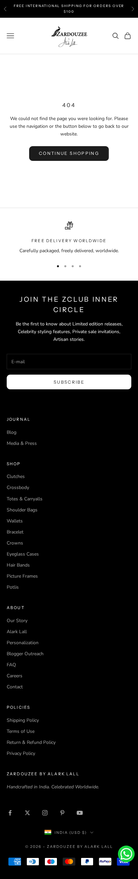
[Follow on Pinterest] (62, 812)
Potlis (13, 587)
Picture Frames (22, 576)
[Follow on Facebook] (10, 812)
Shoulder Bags (22, 510)
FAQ (11, 665)
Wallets (15, 521)
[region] (69, 238)
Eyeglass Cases (23, 554)
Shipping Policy (23, 720)
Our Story (17, 620)
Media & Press (22, 443)
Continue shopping (69, 153)
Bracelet (15, 532)
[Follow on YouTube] (79, 812)
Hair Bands (18, 565)
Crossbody (18, 487)
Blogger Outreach (25, 654)
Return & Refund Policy (31, 742)
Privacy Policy (21, 753)
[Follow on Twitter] (27, 812)
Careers (14, 676)
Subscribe (69, 382)
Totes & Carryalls (25, 499)
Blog (11, 432)
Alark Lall (17, 631)
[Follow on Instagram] (45, 812)
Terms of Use (20, 731)
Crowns (15, 543)
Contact (15, 687)
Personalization (23, 643)
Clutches (16, 476)
